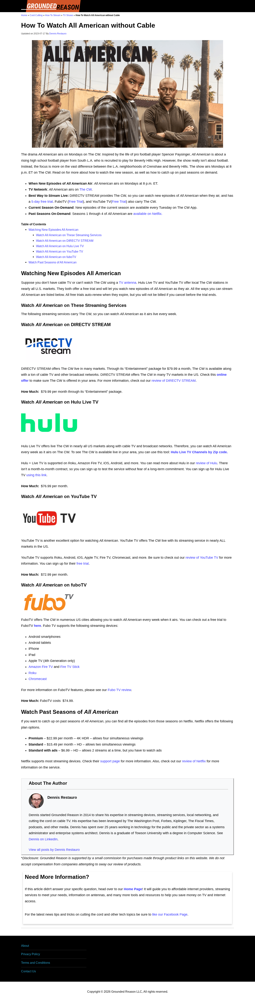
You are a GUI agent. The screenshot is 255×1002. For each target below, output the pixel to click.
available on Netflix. (147, 214)
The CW (86, 189)
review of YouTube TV (202, 557)
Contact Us (28, 971)
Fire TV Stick (70, 667)
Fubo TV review (119, 690)
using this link (36, 475)
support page (110, 761)
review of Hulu (206, 463)
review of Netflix (194, 761)
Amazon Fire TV (41, 667)
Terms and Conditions (35, 962)
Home (24, 15)
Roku (32, 673)
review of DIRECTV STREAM (174, 380)
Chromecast (38, 679)
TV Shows (68, 15)
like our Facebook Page (169, 914)
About (25, 945)
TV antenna (127, 282)
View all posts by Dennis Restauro (54, 850)
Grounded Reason (51, 6)
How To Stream (52, 15)
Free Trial (76, 201)
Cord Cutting (36, 15)
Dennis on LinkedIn (43, 839)
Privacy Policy (30, 954)
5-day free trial (42, 201)
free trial (83, 563)
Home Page (133, 889)
